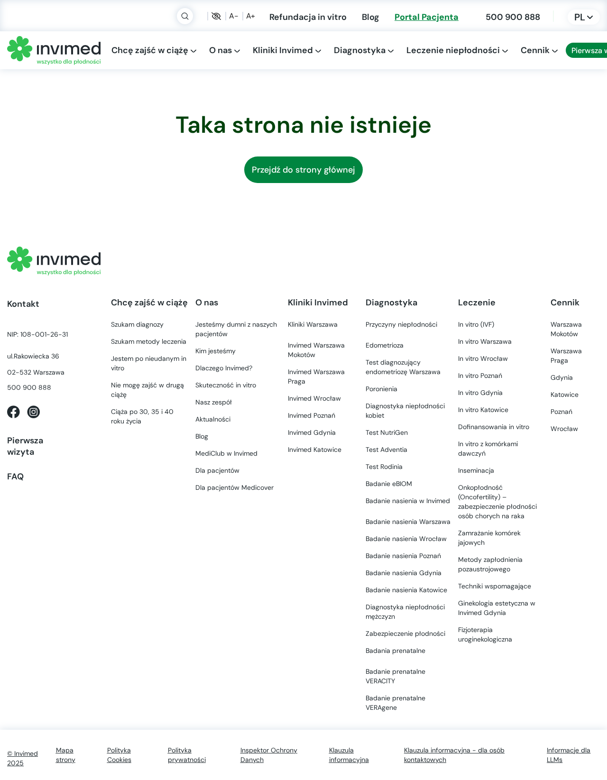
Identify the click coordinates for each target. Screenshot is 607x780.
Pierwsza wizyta (25, 446)
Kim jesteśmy (215, 351)
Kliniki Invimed (283, 50)
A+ (250, 16)
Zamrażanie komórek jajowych (489, 538)
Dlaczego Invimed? (223, 368)
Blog (370, 16)
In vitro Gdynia (480, 392)
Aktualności (212, 419)
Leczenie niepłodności (453, 50)
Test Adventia (386, 449)
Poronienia (381, 389)
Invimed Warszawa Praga (316, 376)
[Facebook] (13, 411)
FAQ (15, 476)
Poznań (311, 415)
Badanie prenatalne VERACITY (395, 676)
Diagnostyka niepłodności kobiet (405, 411)
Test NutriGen (387, 432)
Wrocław (314, 398)
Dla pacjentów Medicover (234, 487)
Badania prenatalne (395, 650)
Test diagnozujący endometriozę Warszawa (403, 367)
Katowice (314, 449)
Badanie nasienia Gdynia (403, 573)
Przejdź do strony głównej (303, 170)
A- (234, 16)
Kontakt (23, 303)
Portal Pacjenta (427, 16)
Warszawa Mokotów (316, 350)
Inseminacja (476, 470)
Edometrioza (385, 345)
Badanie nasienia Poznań (403, 555)
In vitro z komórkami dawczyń (488, 449)
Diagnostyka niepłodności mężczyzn (405, 612)
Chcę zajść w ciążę (149, 50)
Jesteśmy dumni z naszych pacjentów (236, 329)
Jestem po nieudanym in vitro (148, 363)
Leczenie (477, 302)
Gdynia (312, 432)
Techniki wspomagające (494, 586)
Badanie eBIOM (389, 483)
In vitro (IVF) (476, 324)
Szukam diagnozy (137, 324)
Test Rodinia (384, 466)
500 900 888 (513, 16)
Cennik (535, 50)
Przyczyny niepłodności (401, 324)
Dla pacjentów (217, 470)
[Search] (185, 16)
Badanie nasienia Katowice (406, 590)
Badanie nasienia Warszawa (408, 521)
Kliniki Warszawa (313, 324)
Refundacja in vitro (308, 16)
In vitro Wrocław (483, 358)
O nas (220, 50)
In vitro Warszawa (485, 341)
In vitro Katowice (483, 409)
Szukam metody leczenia (148, 341)
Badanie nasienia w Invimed (408, 500)
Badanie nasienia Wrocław (406, 538)
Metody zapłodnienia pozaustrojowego (490, 564)
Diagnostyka (360, 50)
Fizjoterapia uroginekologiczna (485, 634)
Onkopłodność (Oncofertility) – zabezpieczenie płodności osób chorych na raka (497, 501)
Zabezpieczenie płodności (405, 633)
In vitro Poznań (480, 375)
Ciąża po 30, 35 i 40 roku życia (142, 416)
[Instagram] (33, 411)
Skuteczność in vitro (225, 385)
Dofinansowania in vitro (493, 426)
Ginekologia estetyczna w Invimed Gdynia (496, 608)
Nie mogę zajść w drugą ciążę (147, 390)
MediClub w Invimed (226, 453)
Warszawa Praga (566, 356)
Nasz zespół (213, 402)
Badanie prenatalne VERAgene (395, 703)
